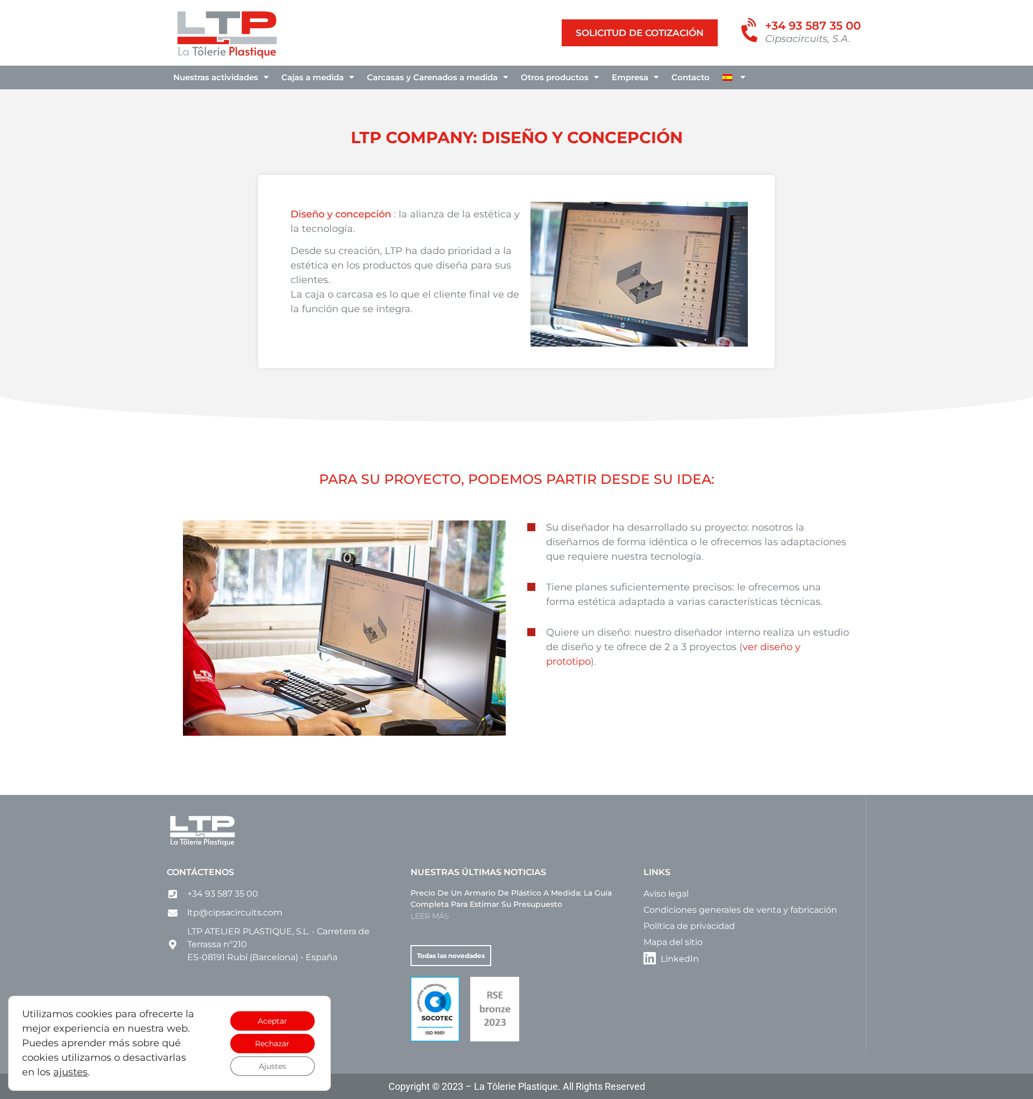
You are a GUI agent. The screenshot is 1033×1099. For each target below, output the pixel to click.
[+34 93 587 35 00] (750, 31)
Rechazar (272, 1043)
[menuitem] (734, 77)
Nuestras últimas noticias (478, 872)
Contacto (690, 77)
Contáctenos (200, 872)
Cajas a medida (312, 77)
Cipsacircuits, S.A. (808, 39)
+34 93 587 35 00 (813, 25)
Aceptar (272, 1021)
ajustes (70, 1072)
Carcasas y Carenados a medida (432, 77)
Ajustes (272, 1066)
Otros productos (555, 77)
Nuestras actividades (215, 77)
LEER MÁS (430, 916)
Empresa (630, 77)
